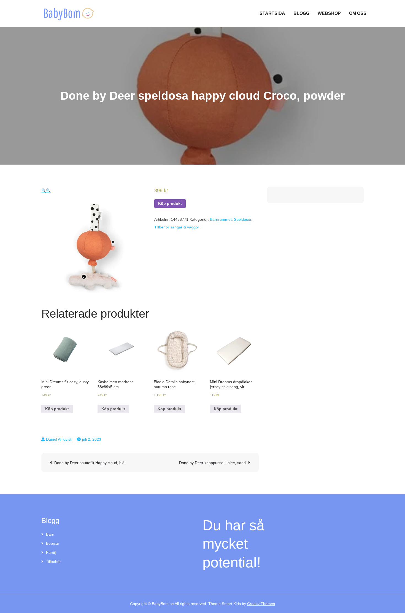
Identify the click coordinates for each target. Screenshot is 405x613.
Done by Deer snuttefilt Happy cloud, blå (89, 463)
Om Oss (357, 13)
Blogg (301, 13)
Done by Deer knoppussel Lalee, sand (212, 463)
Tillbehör (53, 561)
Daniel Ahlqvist (58, 439)
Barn (50, 534)
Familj (51, 552)
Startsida (272, 13)
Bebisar (52, 543)
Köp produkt (170, 203)
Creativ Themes (261, 603)
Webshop (329, 13)
